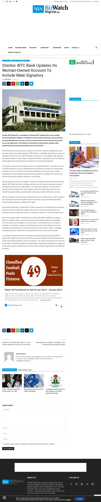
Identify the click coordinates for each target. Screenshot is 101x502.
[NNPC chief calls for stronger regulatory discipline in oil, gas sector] (74, 231)
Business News (11, 58)
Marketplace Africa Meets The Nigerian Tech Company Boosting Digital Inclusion (50, 343)
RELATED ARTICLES (9, 370)
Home (4, 58)
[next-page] (6, 397)
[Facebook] (3, 1)
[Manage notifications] (4, 497)
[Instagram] (6, 1)
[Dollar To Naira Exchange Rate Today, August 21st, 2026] (12, 381)
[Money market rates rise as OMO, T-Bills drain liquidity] (33, 381)
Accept (79, 499)
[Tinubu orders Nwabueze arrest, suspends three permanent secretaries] (84, 157)
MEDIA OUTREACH (14, 52)
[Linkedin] (10, 1)
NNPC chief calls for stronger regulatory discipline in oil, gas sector (89, 230)
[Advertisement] (50, 30)
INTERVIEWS (57, 48)
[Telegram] (31, 84)
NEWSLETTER (26, 60)
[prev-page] (3, 397)
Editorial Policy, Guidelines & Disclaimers (81, 1)
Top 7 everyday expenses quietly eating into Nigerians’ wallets (89, 211)
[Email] (27, 84)
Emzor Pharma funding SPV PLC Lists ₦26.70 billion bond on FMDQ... (90, 193)
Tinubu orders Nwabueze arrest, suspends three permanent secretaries (83, 173)
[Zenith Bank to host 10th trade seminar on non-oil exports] (74, 222)
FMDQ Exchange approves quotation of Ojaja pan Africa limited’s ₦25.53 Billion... (89, 202)
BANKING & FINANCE (23, 58)
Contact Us (96, 1)
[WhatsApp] (18, 84)
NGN (80, 134)
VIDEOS (66, 48)
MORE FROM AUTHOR (25, 370)
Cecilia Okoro (7, 79)
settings (68, 500)
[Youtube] (16, 1)
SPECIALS (75, 48)
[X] (13, 1)
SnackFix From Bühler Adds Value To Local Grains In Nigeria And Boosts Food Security (16, 343)
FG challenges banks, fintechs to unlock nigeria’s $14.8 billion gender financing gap (55, 391)
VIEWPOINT (44, 48)
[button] (96, 48)
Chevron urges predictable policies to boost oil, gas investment (88, 240)
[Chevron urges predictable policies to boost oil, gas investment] (74, 240)
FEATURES (32, 48)
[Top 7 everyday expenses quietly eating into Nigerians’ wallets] (74, 212)
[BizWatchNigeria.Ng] (50, 9)
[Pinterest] (13, 84)
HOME (10, 48)
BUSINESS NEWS (20, 48)
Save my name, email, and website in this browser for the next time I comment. (29, 444)
